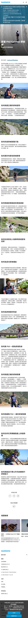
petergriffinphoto (13, 60)
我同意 (14, 612)
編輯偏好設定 (14, 615)
